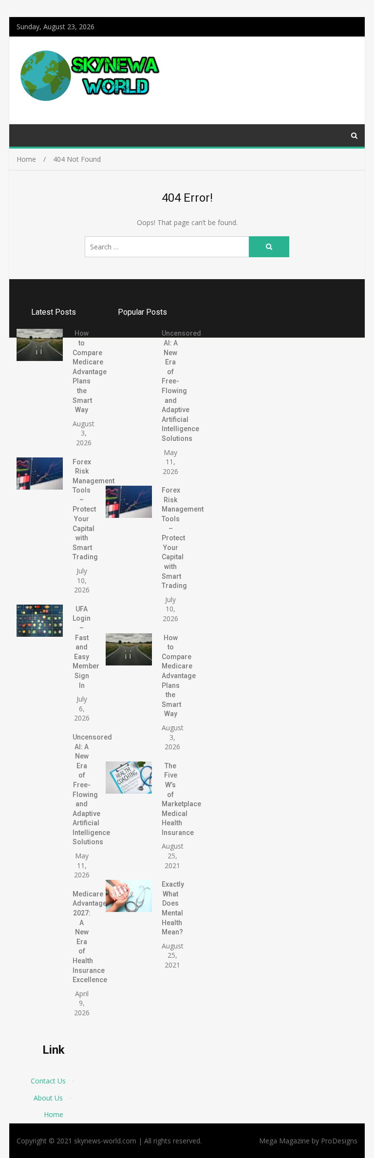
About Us (48, 1097)
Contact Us (48, 1080)
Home (53, 1114)
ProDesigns (339, 1140)
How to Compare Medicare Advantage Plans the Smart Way (90, 371)
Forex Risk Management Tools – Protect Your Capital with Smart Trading (93, 509)
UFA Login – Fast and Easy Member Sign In (86, 647)
